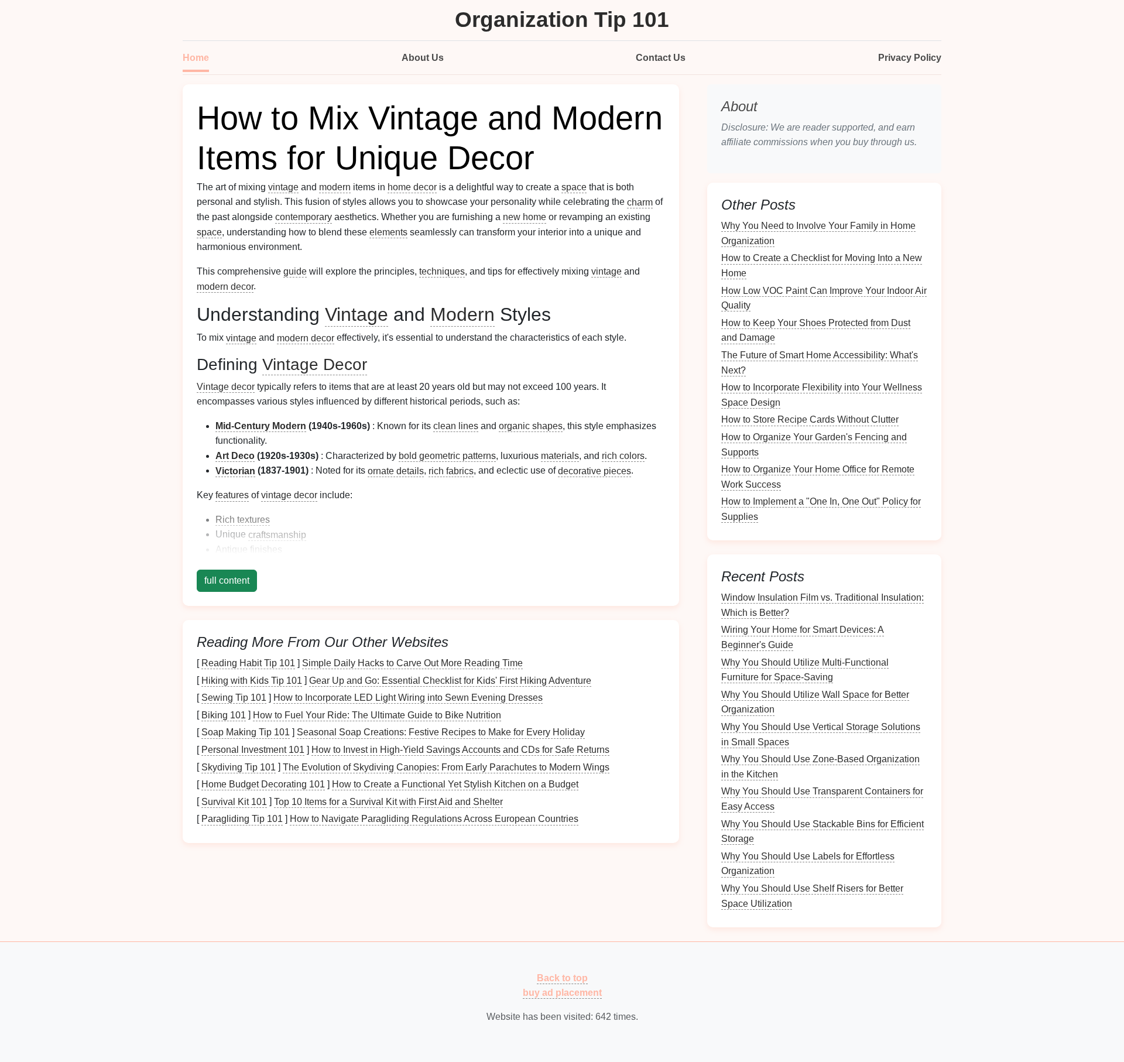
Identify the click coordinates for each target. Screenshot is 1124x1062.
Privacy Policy (909, 58)
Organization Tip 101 (562, 20)
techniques (442, 271)
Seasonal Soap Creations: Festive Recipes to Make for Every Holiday (441, 732)
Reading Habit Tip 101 (248, 663)
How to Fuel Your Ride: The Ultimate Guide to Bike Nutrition (377, 715)
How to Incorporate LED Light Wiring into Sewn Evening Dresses (408, 698)
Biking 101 (223, 715)
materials (560, 456)
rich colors (623, 456)
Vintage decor (226, 387)
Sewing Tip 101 (233, 698)
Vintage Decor (314, 364)
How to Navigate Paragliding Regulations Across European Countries (434, 819)
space (574, 187)
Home (196, 58)
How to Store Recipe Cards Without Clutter (810, 419)
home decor (412, 187)
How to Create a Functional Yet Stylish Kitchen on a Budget (455, 784)
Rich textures (242, 520)
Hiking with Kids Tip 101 (251, 680)
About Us (423, 58)
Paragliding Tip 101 (242, 819)
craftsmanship (277, 534)
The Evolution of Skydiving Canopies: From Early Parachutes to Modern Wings (446, 767)
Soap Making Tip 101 (245, 732)
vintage (283, 187)
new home (524, 217)
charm (640, 202)
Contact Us (661, 58)
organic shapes (531, 426)
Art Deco (235, 456)
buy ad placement (562, 993)
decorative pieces (594, 470)
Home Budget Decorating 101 (263, 784)
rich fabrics (451, 470)
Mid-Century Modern (260, 426)
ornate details (396, 470)
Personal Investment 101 (252, 750)
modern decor (225, 286)
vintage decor (289, 495)
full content (226, 580)
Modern (462, 314)
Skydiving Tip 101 (238, 767)
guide (295, 271)
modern (335, 187)
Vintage (356, 314)
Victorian (235, 470)
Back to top (562, 977)
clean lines (455, 426)
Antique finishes (248, 549)
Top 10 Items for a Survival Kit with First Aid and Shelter (388, 801)
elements (388, 232)
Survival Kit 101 (234, 801)
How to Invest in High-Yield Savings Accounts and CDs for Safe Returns (460, 750)
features (232, 495)
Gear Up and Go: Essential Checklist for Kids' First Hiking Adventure (450, 680)
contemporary (303, 217)
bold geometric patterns (447, 456)
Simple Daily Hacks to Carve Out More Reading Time (412, 663)
